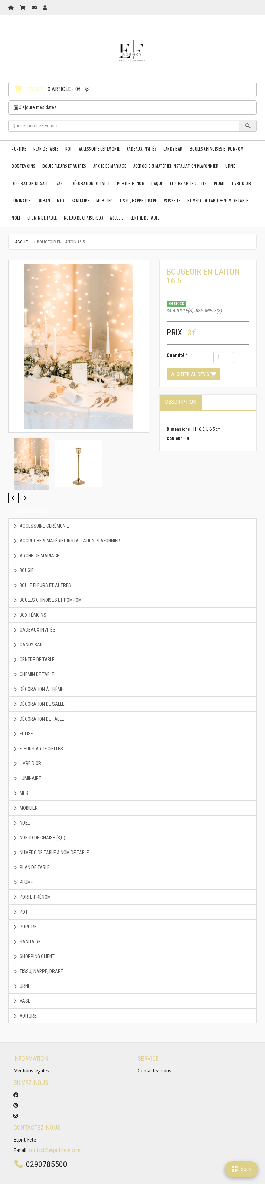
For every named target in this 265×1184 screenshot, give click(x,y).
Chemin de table (42, 218)
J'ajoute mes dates (37, 107)
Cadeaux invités (142, 149)
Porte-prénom (131, 183)
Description (180, 401)
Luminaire (21, 201)
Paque (157, 183)
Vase (61, 183)
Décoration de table (91, 183)
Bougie (26, 570)
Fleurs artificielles (188, 183)
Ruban (44, 201)
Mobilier (104, 201)
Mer (61, 201)
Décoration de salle (31, 183)
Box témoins (24, 166)
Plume (219, 183)
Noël (16, 218)
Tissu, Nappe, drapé (138, 201)
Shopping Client (37, 956)
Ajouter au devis (190, 374)
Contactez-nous (154, 1071)
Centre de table (145, 218)
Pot (68, 149)
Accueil (117, 218)
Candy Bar (173, 149)
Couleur (174, 438)
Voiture (28, 1016)
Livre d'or (241, 183)
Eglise (26, 734)
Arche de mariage (109, 166)
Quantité (176, 355)
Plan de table (46, 149)
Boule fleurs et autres (64, 166)
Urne (230, 166)
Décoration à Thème (41, 689)
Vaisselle (172, 201)
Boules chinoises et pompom (217, 149)
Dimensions (178, 429)
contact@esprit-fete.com (54, 1150)
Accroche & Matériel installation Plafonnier (176, 166)
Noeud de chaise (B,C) (84, 218)
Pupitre (19, 149)
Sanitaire (80, 201)
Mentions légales (31, 1071)
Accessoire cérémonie (99, 149)
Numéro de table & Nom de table (217, 201)
